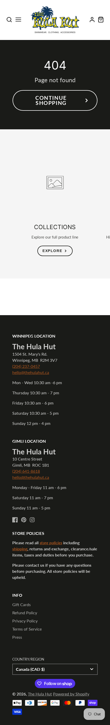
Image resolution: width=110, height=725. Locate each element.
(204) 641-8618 (26, 471)
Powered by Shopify (71, 693)
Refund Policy (24, 612)
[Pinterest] (24, 520)
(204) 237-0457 (26, 366)
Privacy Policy (25, 620)
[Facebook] (15, 520)
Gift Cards (21, 604)
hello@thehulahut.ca (30, 372)
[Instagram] (32, 520)
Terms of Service (27, 628)
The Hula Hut (40, 693)
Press (17, 637)
